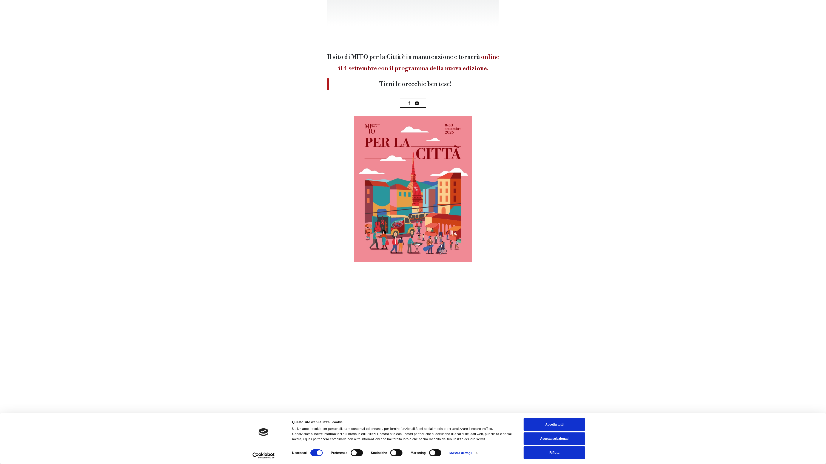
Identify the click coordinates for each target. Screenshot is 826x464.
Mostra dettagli (460, 453)
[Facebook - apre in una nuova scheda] (409, 103)
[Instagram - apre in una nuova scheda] (417, 103)
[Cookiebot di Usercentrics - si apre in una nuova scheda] (263, 455)
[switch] (357, 452)
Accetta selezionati (554, 438)
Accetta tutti (554, 424)
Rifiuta (554, 452)
